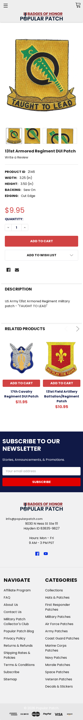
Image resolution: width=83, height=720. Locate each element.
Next (77, 329)
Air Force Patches (59, 624)
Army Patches (56, 631)
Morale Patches (57, 665)
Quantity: (14, 219)
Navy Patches (56, 657)
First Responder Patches (57, 607)
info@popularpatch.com (24, 519)
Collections (54, 590)
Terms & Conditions (19, 665)
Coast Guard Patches (62, 638)
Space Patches (57, 672)
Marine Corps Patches (55, 648)
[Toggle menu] (5, 5)
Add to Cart (21, 383)
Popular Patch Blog (19, 631)
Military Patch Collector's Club (16, 621)
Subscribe (11, 672)
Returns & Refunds (18, 645)
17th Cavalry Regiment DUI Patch (21, 394)
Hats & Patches (57, 597)
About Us (11, 604)
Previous (67, 329)
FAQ (7, 597)
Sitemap (10, 679)
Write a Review (16, 157)
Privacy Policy (14, 638)
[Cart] (78, 5)
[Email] (17, 269)
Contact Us (13, 612)
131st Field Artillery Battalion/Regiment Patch (61, 396)
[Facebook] (8, 269)
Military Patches (58, 616)
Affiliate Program (17, 590)
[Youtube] (45, 553)
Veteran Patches (58, 679)
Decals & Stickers (59, 686)
